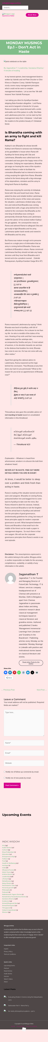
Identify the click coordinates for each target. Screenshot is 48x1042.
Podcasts (5, 892)
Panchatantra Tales (8, 885)
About (6, 982)
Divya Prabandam (8, 852)
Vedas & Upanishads (9, 910)
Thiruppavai (6, 908)
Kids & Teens (6, 872)
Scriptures (5, 901)
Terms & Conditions (10, 954)
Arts (3, 845)
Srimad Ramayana (8, 905)
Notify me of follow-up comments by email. (22, 772)
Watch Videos (8, 979)
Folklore (5, 859)
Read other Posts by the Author (31, 663)
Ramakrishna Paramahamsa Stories (14, 897)
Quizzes (6, 976)
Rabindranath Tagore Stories (12, 894)
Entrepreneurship (8, 856)
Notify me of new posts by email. (18, 778)
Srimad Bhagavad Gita (9, 903)
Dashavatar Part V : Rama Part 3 (18, 1005)
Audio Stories (6, 847)
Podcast (6, 968)
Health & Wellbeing (9, 863)
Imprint (6, 949)
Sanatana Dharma (35, 68)
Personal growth (8, 888)
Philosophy (6, 890)
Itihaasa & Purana (8, 870)
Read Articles (8, 971)
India (3, 868)
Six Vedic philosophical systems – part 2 (21, 1011)
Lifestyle (5, 879)
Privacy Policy (8, 951)
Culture (4, 850)
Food (4, 861)
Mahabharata (6, 881)
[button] (32, 15)
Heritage (5, 865)
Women (5, 912)
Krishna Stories (7, 874)
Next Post (42, 690)
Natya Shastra (7, 883)
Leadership (23, 68)
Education (5, 854)
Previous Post (8, 690)
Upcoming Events (9, 965)
